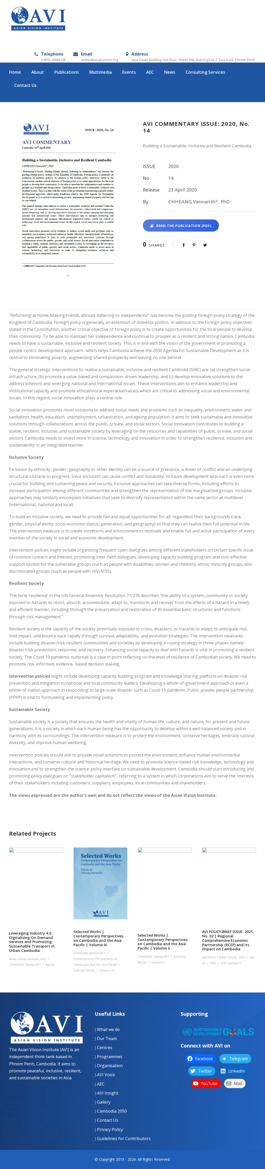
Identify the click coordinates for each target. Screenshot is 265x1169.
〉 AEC (100, 1084)
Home (15, 72)
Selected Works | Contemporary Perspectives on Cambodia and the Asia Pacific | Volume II (164, 892)
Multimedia (100, 72)
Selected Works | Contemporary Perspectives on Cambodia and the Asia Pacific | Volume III (100, 890)
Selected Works (84, 970)
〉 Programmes (108, 1056)
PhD (213, 963)
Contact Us (25, 85)
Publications (66, 72)
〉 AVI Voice (105, 1075)
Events (129, 72)
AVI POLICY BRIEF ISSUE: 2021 (224, 957)
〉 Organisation (109, 1065)
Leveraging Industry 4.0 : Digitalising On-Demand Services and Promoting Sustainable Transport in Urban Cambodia (35, 890)
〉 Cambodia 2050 (111, 1111)
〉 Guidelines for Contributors (123, 1138)
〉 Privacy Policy (109, 1129)
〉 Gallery (103, 1102)
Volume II (158, 962)
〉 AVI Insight (106, 1093)
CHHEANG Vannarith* (25, 964)
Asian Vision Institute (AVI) (27, 959)
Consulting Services (205, 72)
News (169, 72)
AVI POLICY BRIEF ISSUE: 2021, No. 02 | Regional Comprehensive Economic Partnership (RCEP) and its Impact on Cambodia (229, 890)
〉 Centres (103, 1047)
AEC (150, 72)
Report (50, 964)
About (37, 72)
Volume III (107, 970)
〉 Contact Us (106, 1120)
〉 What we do (107, 1029)
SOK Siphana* (230, 963)
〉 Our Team (106, 1038)
